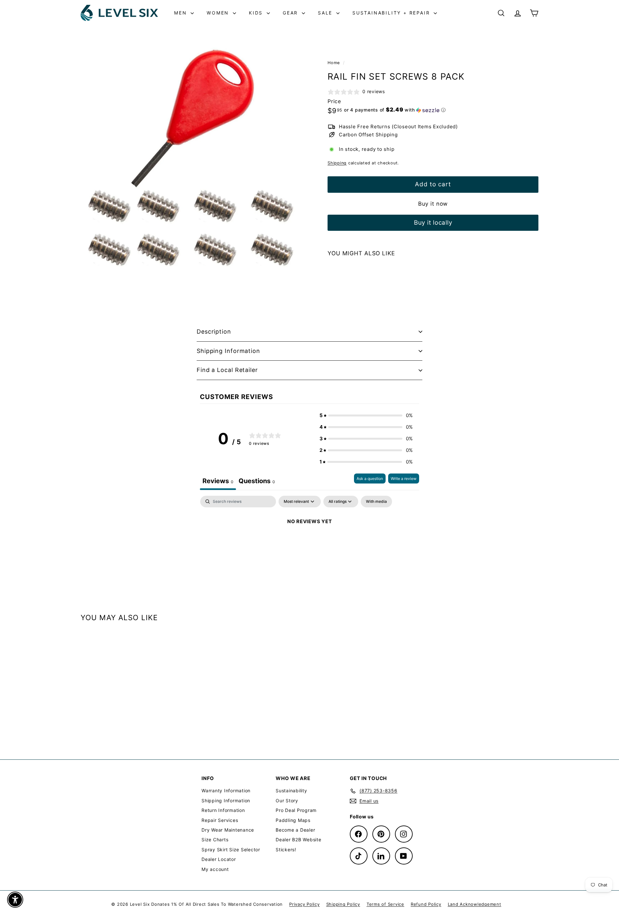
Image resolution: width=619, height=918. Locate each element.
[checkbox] (376, 501)
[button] (395, 110)
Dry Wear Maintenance (227, 830)
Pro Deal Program (296, 810)
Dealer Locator (218, 859)
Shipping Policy (343, 904)
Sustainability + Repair (392, 12)
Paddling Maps (293, 820)
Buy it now (433, 203)
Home (334, 62)
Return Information (223, 810)
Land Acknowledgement (474, 904)
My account (215, 869)
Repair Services (219, 820)
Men (181, 12)
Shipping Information (228, 350)
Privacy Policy (304, 904)
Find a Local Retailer (227, 369)
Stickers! (286, 849)
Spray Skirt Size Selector (230, 849)
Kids (257, 12)
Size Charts (214, 839)
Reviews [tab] (217, 481)
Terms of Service (385, 904)
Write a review (404, 478)
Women (219, 12)
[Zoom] (193, 154)
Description (214, 331)
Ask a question (370, 478)
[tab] (257, 482)
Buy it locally (433, 222)
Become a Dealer (295, 830)
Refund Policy (426, 904)
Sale (326, 12)
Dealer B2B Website (298, 839)
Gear (291, 12)
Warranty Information (226, 790)
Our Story (287, 800)
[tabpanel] (309, 543)
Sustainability (291, 790)
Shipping (337, 163)
